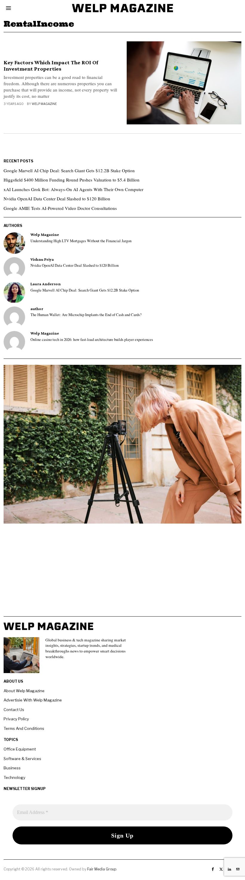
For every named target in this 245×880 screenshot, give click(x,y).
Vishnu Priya (42, 259)
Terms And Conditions (24, 728)
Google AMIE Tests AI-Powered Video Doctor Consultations (60, 208)
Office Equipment (20, 749)
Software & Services (22, 758)
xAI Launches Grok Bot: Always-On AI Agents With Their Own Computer (73, 189)
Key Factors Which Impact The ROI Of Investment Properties (51, 66)
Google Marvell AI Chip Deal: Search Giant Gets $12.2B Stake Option (69, 170)
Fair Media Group (101, 869)
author (36, 308)
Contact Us (14, 709)
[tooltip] (14, 243)
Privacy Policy (16, 718)
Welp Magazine (44, 104)
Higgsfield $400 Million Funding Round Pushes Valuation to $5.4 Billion (72, 180)
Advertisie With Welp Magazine (33, 700)
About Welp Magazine (24, 690)
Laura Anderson (45, 284)
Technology (14, 777)
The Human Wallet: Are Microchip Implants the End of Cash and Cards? (86, 314)
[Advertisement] (122, 574)
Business (12, 767)
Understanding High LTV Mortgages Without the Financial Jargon (80, 241)
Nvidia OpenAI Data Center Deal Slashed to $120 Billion (57, 199)
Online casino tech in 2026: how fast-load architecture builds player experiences (91, 339)
